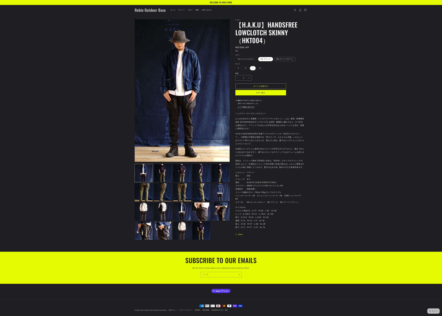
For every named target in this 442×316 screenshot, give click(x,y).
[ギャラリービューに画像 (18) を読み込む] (182, 231)
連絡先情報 (205, 310)
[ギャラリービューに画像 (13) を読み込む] (182, 211)
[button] (295, 10)
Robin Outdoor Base (146, 310)
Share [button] (240, 234)
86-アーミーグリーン (284, 59)
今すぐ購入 (260, 93)
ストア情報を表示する (246, 107)
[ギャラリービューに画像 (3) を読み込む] (182, 173)
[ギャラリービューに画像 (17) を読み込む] (163, 231)
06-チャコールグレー (247, 59)
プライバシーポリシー (186, 310)
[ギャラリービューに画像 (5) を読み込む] (221, 173)
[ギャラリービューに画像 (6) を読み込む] (144, 192)
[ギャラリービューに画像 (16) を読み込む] (144, 231)
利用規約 (197, 310)
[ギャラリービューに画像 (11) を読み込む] (144, 211)
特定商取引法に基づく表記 (220, 310)
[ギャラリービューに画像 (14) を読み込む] (201, 211)
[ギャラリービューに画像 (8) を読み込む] (182, 192)
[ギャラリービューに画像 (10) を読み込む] (221, 192)
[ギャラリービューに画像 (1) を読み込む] (144, 173)
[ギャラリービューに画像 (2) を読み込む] (163, 173)
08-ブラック (266, 59)
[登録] (239, 274)
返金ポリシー (173, 310)
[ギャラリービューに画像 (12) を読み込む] (163, 211)
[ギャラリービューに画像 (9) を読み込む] (201, 192)
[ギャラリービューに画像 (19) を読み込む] (201, 231)
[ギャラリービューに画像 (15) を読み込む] (221, 211)
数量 (236, 73)
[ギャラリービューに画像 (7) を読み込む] (163, 192)
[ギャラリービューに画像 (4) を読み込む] (201, 173)
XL (261, 68)
